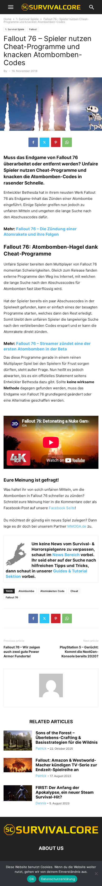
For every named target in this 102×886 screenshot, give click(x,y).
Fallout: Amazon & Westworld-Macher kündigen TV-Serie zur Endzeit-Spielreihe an (66, 765)
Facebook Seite (62, 508)
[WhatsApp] (67, 142)
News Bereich (66, 554)
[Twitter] (44, 142)
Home (7, 19)
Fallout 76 (12, 597)
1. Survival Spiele (27, 19)
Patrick (41, 748)
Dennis (41, 803)
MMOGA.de (76, 526)
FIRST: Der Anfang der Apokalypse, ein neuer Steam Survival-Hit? (65, 792)
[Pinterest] (55, 142)
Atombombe (26, 591)
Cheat (74, 591)
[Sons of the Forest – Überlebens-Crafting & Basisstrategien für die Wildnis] (18, 741)
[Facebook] (33, 142)
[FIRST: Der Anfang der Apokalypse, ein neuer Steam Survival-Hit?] (18, 793)
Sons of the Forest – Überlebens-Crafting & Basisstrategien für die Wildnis (67, 738)
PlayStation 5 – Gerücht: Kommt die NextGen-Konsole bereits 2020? (79, 651)
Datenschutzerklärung (58, 879)
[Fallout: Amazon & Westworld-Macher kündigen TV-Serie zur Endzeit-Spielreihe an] (18, 765)
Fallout (33, 29)
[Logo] (51, 834)
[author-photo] (51, 697)
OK (31, 879)
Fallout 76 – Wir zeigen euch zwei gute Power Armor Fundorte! (22, 651)
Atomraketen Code (52, 591)
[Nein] (96, 873)
